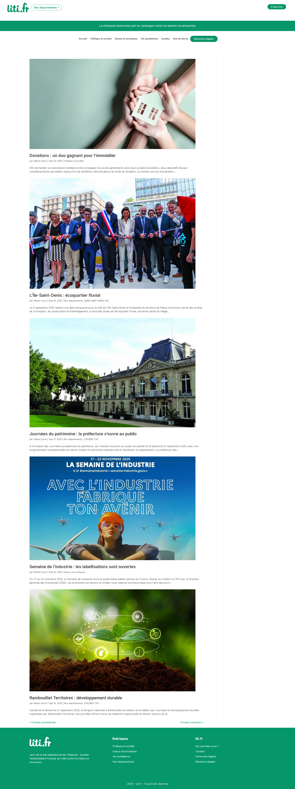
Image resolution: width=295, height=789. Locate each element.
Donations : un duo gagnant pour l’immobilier (73, 155)
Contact (200, 751)
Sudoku (165, 39)
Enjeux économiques (126, 39)
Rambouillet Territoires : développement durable (76, 697)
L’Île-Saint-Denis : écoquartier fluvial (65, 295)
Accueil (83, 39)
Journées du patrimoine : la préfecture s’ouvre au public (83, 433)
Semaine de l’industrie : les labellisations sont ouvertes (83, 566)
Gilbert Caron (40, 161)
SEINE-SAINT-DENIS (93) (96, 300)
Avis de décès (180, 39)
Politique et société (101, 39)
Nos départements (73, 300)
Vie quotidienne (149, 39)
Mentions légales (205, 761)
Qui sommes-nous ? (207, 746)
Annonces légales (204, 39)
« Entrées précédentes (43, 722)
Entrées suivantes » (192, 722)
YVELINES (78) (91, 439)
